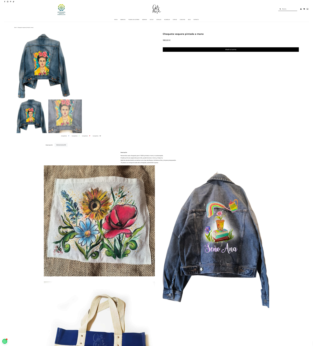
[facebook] (4, 1)
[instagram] (7, 1)
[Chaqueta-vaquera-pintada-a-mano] (82, 65)
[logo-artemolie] (156, 5)
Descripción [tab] (49, 145)
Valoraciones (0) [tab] (61, 145)
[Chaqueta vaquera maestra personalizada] (213, 239)
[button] (4, 341)
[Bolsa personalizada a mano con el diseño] (99, 220)
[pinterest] (10, 1)
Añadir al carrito (230, 49)
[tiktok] (13, 1)
